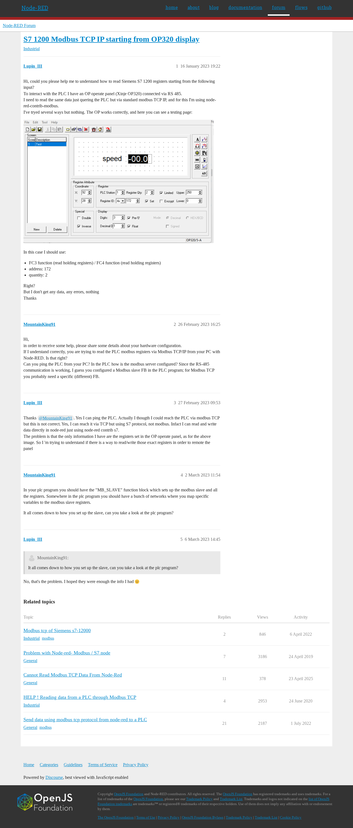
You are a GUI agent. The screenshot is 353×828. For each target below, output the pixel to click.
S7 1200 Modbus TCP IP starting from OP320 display (111, 39)
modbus (48, 638)
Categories (49, 764)
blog (214, 7)
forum (278, 7)
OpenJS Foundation (128, 794)
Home (28, 764)
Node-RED (35, 7)
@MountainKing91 (55, 418)
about (194, 7)
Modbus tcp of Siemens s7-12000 (57, 630)
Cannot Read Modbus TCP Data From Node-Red (72, 675)
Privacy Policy (135, 764)
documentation (245, 7)
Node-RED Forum (19, 25)
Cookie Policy (290, 817)
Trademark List (231, 799)
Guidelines (73, 764)
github (324, 7)
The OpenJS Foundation (116, 817)
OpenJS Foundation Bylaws (202, 817)
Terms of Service (102, 764)
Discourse (54, 777)
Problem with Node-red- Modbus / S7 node (66, 653)
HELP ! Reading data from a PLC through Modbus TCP (79, 697)
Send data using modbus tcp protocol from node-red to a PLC (85, 719)
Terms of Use (145, 817)
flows (301, 7)
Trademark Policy (199, 799)
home (171, 7)
